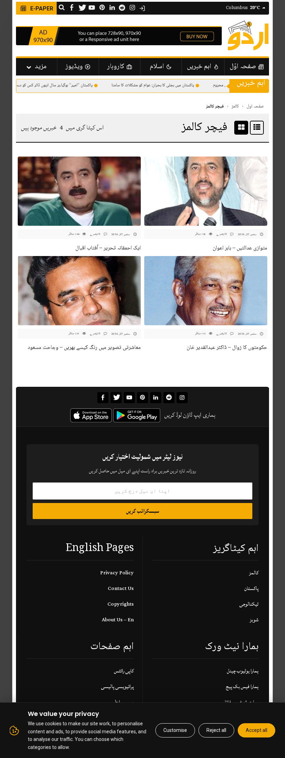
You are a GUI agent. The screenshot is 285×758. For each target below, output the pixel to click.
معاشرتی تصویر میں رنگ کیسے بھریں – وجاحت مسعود (84, 347)
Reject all (216, 730)
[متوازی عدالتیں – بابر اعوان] (205, 191)
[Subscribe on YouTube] (92, 8)
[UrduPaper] (248, 35)
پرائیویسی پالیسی (117, 686)
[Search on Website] (61, 8)
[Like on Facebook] (71, 8)
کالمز (235, 106)
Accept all (256, 730)
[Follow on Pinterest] (102, 8)
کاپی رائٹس (124, 671)
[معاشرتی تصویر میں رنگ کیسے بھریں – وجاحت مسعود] (79, 290)
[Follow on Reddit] (122, 8)
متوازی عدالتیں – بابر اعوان (240, 248)
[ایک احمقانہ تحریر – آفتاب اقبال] (79, 191)
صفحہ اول (255, 106)
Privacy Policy (117, 573)
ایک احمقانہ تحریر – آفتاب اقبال (108, 248)
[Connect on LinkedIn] (112, 8)
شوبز (254, 620)
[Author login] (142, 8)
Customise (175, 730)
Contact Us (121, 588)
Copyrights (120, 604)
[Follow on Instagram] (132, 8)
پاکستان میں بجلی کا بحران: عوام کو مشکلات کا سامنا (159, 85)
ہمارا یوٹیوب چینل (243, 671)
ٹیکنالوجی (249, 604)
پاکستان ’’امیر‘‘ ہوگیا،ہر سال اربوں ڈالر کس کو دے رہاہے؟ (56, 85)
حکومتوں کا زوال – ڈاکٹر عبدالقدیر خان (227, 347)
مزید (41, 67)
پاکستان (251, 588)
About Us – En (118, 620)
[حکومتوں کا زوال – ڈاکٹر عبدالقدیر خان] (205, 290)
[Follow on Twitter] (82, 8)
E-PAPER (41, 8)
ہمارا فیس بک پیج (242, 686)
